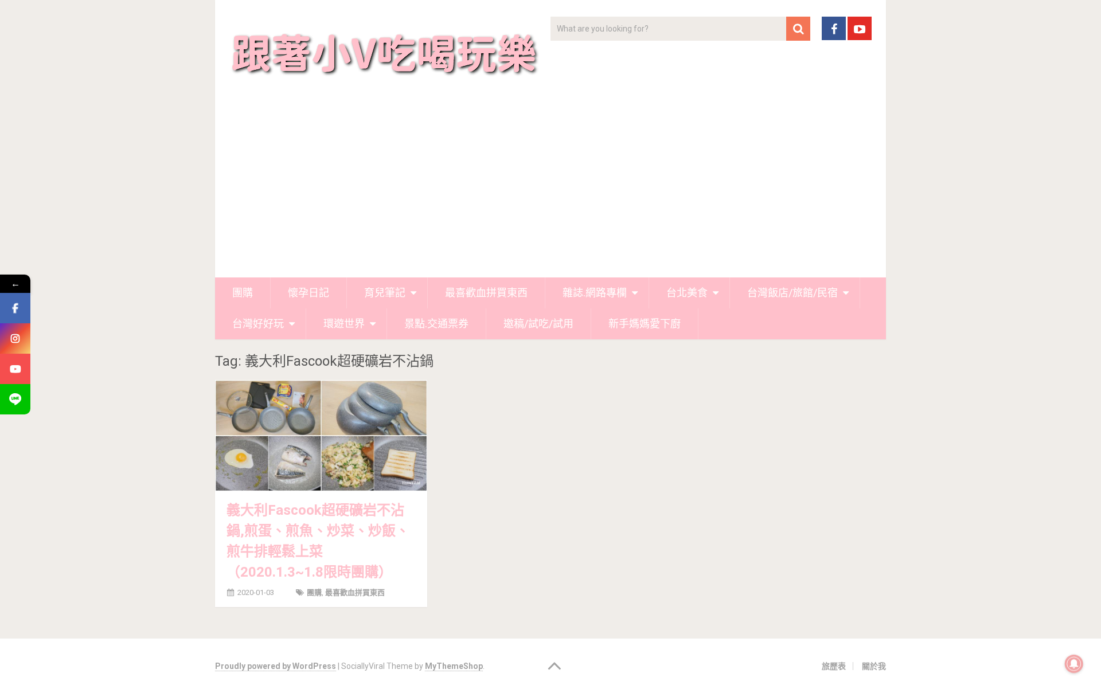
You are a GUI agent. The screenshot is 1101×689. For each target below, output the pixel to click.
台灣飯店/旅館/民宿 (792, 293)
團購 (242, 293)
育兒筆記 (384, 293)
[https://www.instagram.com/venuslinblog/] (15, 338)
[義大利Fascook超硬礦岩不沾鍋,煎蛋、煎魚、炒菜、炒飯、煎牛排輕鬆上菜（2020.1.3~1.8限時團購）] (321, 435)
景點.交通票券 (436, 324)
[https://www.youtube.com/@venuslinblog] (15, 369)
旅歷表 (834, 666)
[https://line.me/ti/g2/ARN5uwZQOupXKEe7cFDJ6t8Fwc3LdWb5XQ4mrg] (15, 399)
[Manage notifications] (1074, 664)
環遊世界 (344, 324)
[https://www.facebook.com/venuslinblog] (15, 308)
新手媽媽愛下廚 (644, 324)
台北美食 (687, 293)
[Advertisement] (550, 191)
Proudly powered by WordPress (275, 666)
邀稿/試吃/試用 (538, 324)
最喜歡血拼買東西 (486, 293)
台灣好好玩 (258, 324)
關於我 (874, 666)
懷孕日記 (308, 293)
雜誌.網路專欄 (595, 293)
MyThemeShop (454, 666)
